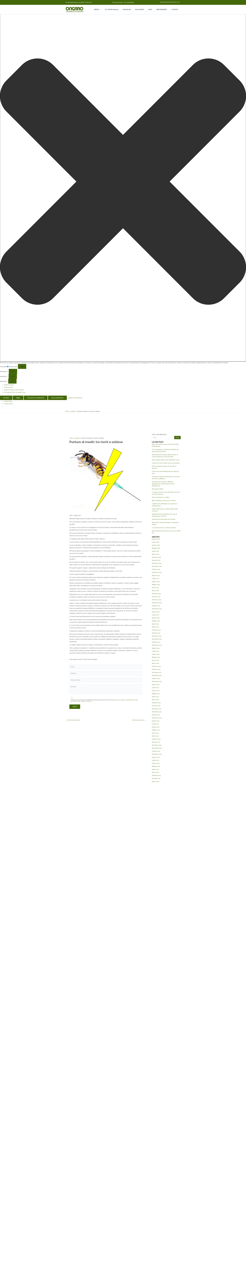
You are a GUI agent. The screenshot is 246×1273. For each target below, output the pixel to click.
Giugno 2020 (156, 763)
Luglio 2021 (155, 724)
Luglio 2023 (155, 651)
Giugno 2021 (155, 727)
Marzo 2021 (155, 736)
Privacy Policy (8, 404)
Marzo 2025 (155, 590)
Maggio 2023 (156, 657)
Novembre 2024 (157, 602)
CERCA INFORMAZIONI (159, 434)
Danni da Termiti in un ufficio (160, 497)
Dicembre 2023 (156, 636)
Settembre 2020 (157, 754)
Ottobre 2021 (156, 715)
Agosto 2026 (156, 539)
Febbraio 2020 (156, 775)
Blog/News (139, 9)
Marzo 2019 (155, 781)
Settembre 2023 (157, 645)
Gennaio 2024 (156, 633)
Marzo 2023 (155, 663)
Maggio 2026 (156, 548)
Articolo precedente (73, 720)
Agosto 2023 (156, 648)
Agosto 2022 (156, 684)
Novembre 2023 (157, 639)
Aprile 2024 (155, 624)
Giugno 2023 (156, 654)
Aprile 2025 (155, 587)
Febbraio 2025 (156, 593)
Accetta (6, 398)
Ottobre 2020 (156, 751)
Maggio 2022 (156, 693)
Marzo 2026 (155, 554)
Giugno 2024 (156, 618)
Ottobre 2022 (156, 678)
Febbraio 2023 (156, 666)
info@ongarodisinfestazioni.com (170, 2)
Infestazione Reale (157, 489)
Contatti (174, 9)
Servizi (96, 9)
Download (127, 9)
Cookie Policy (8, 401)
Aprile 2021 (155, 733)
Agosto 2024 (156, 612)
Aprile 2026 (155, 551)
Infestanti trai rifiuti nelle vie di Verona (163, 519)
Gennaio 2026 (156, 560)
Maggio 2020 (156, 766)
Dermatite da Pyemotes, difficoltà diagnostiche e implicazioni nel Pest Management (163, 484)
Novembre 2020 (157, 748)
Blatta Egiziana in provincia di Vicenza (164, 500)
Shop (150, 9)
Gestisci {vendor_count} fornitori (14, 390)
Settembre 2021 (157, 718)
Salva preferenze (57, 398)
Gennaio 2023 (156, 669)
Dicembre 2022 (156, 672)
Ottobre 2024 (156, 606)
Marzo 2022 (155, 699)
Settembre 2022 (157, 681)
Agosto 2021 (155, 721)
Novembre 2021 (157, 712)
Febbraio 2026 (156, 557)
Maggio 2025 (156, 584)
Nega (18, 398)
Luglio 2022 (155, 687)
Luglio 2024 (155, 615)
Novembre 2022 (157, 675)
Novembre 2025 (157, 566)
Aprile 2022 (155, 696)
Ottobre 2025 (156, 569)
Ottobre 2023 (156, 642)
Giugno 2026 (156, 545)
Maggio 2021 (156, 730)
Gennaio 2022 (156, 705)
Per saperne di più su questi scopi (14, 392)
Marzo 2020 (155, 772)
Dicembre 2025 (156, 563)
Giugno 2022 (156, 690)
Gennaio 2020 (156, 778)
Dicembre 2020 (156, 745)
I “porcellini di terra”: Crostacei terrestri (164, 527)
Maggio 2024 (156, 621)
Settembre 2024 (157, 609)
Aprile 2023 (155, 660)
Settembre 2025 (157, 572)
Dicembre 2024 (156, 599)
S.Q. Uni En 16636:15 (111, 9)
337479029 (130, 2)
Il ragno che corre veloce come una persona (166, 463)
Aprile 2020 (155, 769)
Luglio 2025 (155, 578)
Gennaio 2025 (156, 596)
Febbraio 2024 (156, 630)
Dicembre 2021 (156, 709)
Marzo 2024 (155, 627)
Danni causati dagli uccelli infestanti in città (165, 460)
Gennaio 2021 (156, 742)
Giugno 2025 (156, 581)
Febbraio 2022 (156, 702)
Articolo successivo (139, 720)
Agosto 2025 (156, 575)
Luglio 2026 (155, 542)
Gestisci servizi (8, 387)
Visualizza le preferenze (35, 398)
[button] (123, 182)
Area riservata (161, 9)
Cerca (177, 437)
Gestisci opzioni (9, 385)
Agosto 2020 (156, 757)
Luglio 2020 (155, 760)
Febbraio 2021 (156, 739)
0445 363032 (118, 2)
